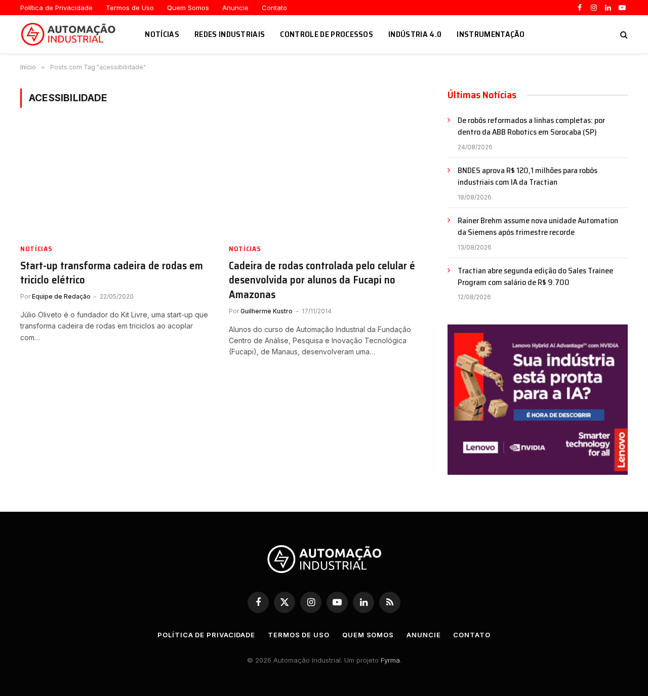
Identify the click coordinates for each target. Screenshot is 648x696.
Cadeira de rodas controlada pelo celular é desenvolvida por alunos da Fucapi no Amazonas (322, 280)
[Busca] (623, 34)
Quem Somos (188, 8)
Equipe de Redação (61, 296)
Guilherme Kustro (266, 311)
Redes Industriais (229, 34)
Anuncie (235, 8)
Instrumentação (490, 34)
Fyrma (390, 660)
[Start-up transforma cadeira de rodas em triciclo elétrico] (115, 181)
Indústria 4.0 (414, 34)
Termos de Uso (130, 8)
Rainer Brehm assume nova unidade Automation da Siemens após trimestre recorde (538, 226)
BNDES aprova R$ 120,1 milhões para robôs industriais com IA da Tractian (527, 176)
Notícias (162, 34)
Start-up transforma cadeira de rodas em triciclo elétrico (111, 273)
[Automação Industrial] (69, 34)
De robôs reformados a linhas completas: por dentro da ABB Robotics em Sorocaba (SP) (531, 126)
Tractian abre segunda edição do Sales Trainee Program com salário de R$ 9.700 (535, 277)
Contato (274, 8)
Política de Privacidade (56, 8)
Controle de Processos (326, 34)
